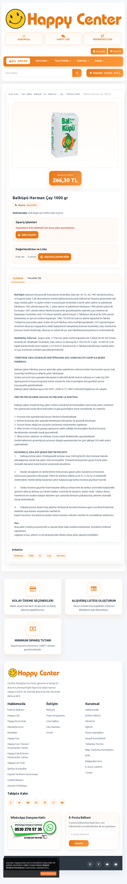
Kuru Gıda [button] (41, 60)
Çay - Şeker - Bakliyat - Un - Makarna (39, 94)
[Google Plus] (36, 802)
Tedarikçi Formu (94, 744)
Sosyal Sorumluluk (95, 738)
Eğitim (89, 726)
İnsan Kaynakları (94, 732)
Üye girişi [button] (100, 51)
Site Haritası (53, 726)
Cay (49, 555)
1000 (31, 555)
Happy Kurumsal (16, 721)
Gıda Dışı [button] (82, 60)
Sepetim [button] (106, 73)
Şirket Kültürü (93, 715)
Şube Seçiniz (28, 234)
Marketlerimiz (15, 726)
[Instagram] (53, 802)
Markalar (12, 732)
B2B (87, 755)
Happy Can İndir (16, 762)
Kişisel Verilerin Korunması (22, 774)
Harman (61, 555)
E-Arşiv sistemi (93, 766)
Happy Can (13, 738)
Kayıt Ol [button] (117, 51)
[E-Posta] (62, 802)
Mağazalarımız (93, 761)
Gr (40, 555)
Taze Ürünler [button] (62, 60)
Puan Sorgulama (55, 715)
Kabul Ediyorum (48, 873)
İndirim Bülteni (15, 709)
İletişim (50, 709)
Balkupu (18, 555)
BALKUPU (32, 205)
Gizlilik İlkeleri (15, 780)
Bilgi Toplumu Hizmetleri (99, 749)
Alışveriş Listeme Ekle (56, 256)
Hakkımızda (92, 709)
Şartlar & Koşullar (17, 768)
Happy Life (13, 715)
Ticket (88, 772)
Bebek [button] (99, 60)
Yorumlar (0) (34, 278)
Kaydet (79, 843)
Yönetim (90, 721)
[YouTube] (28, 802)
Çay (61, 94)
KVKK (49, 732)
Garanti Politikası (17, 785)
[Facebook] (10, 802)
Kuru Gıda (13, 94)
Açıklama (18, 278)
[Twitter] (19, 802)
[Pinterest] (45, 802)
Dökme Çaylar (73, 94)
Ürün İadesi (52, 721)
